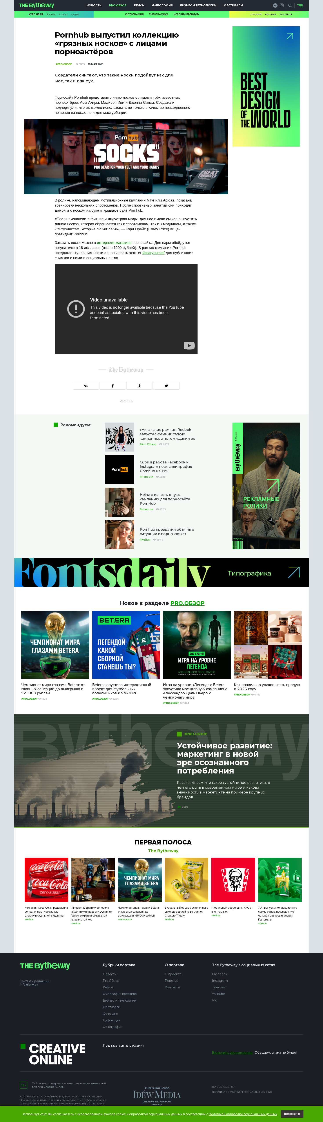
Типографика (158, 14)
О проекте (256, 14)
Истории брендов (186, 14)
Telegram (219, 987)
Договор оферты (223, 1086)
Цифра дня (111, 1020)
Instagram (220, 981)
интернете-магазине (114, 243)
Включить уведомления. (232, 1052)
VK (214, 1000)
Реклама (270, 14)
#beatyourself (153, 253)
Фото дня (110, 1014)
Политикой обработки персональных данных (243, 1114)
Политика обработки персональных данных (242, 1092)
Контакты (286, 14)
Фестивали (233, 5)
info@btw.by (29, 984)
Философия (162, 5)
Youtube (218, 994)
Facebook (219, 974)
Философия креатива (120, 994)
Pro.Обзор (118, 5)
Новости (94, 5)
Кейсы (139, 5)
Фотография (134, 14)
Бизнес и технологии (198, 5)
